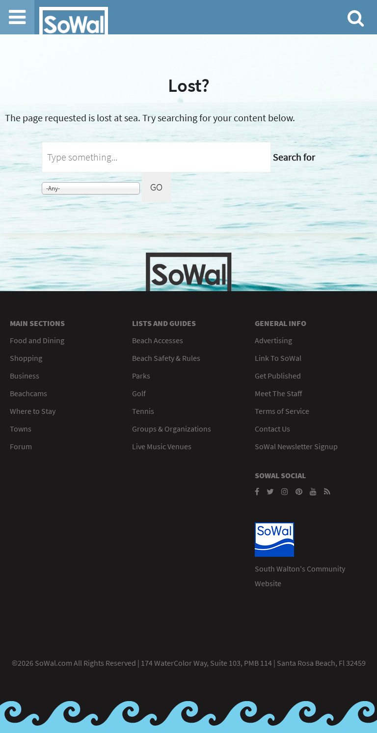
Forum (21, 446)
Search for (294, 157)
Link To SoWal (278, 358)
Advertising (273, 340)
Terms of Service (282, 411)
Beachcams (28, 393)
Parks (141, 375)
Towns (20, 429)
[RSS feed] (327, 491)
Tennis (143, 411)
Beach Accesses (157, 340)
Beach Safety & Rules (166, 358)
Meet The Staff (278, 393)
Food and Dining (37, 340)
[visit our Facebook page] (257, 491)
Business (24, 375)
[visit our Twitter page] (270, 491)
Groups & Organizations (171, 429)
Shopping (26, 358)
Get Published (278, 375)
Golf (139, 393)
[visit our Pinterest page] (299, 491)
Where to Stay (32, 411)
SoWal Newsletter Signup (296, 446)
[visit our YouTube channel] (313, 491)
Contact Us (272, 429)
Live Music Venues (161, 446)
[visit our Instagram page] (284, 491)
